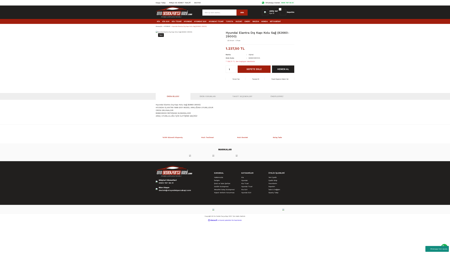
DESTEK (197, 3)
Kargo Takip (161, 3)
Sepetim (271, 186)
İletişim (217, 180)
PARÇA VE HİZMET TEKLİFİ (180, 3)
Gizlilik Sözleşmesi (221, 186)
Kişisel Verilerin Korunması (224, 192)
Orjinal (251, 55)
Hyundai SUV (246, 192)
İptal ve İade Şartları (222, 183)
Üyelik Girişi (272, 180)
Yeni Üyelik (272, 177)
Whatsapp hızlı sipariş (438, 249)
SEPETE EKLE (254, 69)
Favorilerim (272, 183)
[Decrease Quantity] (234, 71)
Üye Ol (271, 13)
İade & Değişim (274, 189)
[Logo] (174, 12)
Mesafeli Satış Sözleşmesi (224, 189)
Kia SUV (244, 189)
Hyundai (244, 180)
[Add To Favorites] (287, 40)
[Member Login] (265, 12)
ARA (242, 12)
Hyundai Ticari (246, 186)
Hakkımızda (218, 177)
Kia (242, 177)
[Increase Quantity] (234, 67)
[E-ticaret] (225, 220)
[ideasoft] (212, 220)
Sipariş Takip (273, 192)
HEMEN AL (283, 69)
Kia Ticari (245, 183)
